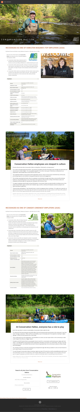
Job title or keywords (27, 377)
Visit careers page (53, 381)
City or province (27, 382)
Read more (40, 198)
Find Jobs (26, 389)
